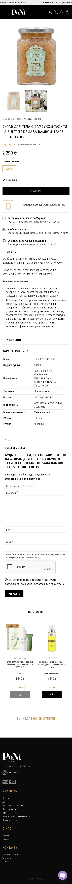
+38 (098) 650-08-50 (10, 854)
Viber (5, 861)
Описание (10, 252)
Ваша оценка (12, 486)
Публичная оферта (11, 820)
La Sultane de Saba (56, 204)
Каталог (6, 798)
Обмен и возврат (10, 813)
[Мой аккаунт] (50, 12)
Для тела (17, 119)
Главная (6, 119)
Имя (9, 529)
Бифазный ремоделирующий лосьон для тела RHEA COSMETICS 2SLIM (52, 664)
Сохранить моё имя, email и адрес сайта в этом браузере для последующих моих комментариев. (35, 556)
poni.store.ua (12, 772)
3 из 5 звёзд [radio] (28, 486)
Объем (6, 161)
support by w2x (36, 878)
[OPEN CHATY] (62, 875)
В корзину (36, 190)
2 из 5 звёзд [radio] (26, 486)
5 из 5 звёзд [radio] (33, 486)
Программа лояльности (13, 805)
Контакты (6, 839)
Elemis (20, 673)
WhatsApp (7, 858)
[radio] (9, 168)
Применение (12, 340)
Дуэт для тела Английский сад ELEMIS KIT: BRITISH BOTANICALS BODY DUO (20, 664)
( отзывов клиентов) (29, 144)
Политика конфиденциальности (16, 816)
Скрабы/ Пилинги (32, 119)
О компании (8, 835)
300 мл (38, 418)
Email (9, 542)
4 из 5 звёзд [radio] (31, 486)
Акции (5, 802)
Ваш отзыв (12, 492)
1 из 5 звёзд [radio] (23, 486)
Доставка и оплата (10, 809)
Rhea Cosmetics (52, 673)
